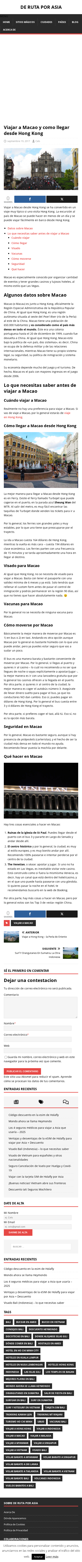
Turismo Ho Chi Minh (19, 1421)
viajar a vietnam (16, 1450)
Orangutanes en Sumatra (22, 1393)
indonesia (12, 1372)
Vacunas (16, 253)
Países (62, 22)
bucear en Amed (26, 1322)
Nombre (9, 1023)
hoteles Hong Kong (61, 1364)
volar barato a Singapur (59, 1457)
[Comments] (65, 1102)
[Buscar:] (41, 1246)
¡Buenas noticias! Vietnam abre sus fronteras (37, 1183)
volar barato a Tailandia (22, 1471)
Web (7, 1046)
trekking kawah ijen (19, 1414)
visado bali (39, 1450)
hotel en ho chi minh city (22, 1350)
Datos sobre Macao (20, 228)
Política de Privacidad (16, 1530)
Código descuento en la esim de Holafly (34, 1115)
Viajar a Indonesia (48, 1428)
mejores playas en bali (20, 1379)
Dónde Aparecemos (15, 1518)
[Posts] (16, 1102)
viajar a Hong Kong (18, 1428)
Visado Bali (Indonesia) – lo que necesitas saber (39, 1149)
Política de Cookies (14, 1524)
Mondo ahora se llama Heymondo (30, 1121)
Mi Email (9, 1222)
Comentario (11, 994)
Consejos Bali (14, 1329)
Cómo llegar (19, 243)
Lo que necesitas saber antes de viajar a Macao (38, 233)
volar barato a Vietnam (59, 1471)
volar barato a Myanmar (22, 1457)
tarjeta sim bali (55, 1407)
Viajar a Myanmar (17, 1443)
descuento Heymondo (43, 1329)
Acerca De (9, 29)
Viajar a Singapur (45, 1443)
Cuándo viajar (20, 237)
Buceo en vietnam (53, 1322)
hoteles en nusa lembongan (24, 1364)
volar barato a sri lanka (22, 1464)
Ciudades (46, 22)
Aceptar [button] (38, 1556)
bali (8, 1322)
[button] (4, 16)
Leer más (52, 1556)
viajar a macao (23, 923)
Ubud (41, 1421)
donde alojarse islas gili (51, 1336)
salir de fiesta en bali (58, 1393)
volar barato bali (17, 1478)
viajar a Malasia (40, 1435)
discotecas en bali (18, 1336)
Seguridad (18, 264)
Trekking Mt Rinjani (50, 1414)
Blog (75, 22)
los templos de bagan (60, 1372)
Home (6, 22)
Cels (37, 141)
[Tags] (41, 1102)
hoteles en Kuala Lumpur (22, 1357)
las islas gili (32, 1372)
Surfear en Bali (16, 1400)
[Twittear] (62, 199)
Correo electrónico (15, 1034)
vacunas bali (58, 1421)
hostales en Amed (49, 1343)
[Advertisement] (41, 81)
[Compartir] (30, 199)
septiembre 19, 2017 (18, 141)
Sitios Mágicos (25, 22)
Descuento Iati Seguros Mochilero (30, 1189)
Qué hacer (18, 269)
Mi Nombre (11, 1213)
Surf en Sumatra (41, 1400)
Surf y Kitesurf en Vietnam (23, 1407)
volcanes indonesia (47, 1478)
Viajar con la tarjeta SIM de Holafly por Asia (36, 1176)
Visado (15, 248)
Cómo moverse (21, 258)
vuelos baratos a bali (20, 1485)
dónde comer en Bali (19, 1343)
